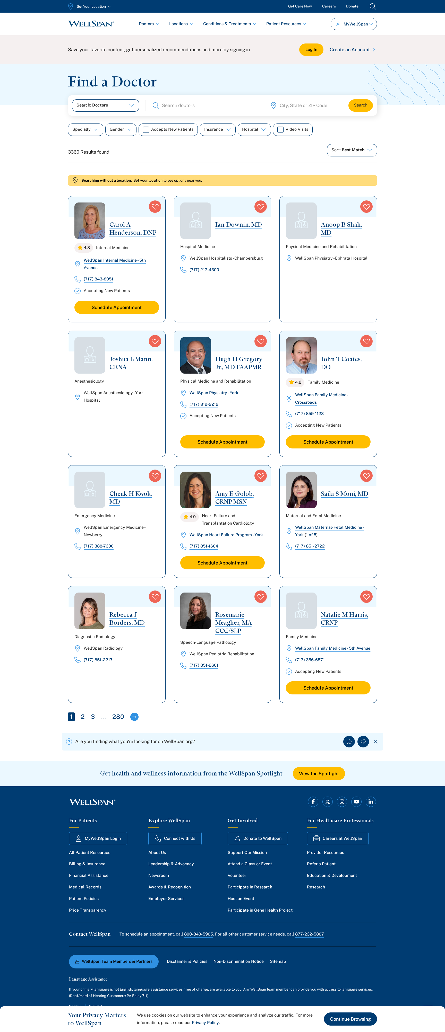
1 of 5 (311, 534)
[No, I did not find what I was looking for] (363, 741)
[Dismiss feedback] (375, 741)
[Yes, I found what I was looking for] (349, 741)
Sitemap (278, 961)
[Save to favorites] (155, 206)
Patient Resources (283, 23)
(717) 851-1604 (204, 546)
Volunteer (237, 875)
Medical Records (85, 887)
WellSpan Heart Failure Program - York (226, 534)
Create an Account (350, 49)
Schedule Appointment (117, 307)
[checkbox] (146, 130)
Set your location (147, 180)
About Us (157, 852)
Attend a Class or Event (250, 863)
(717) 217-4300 (204, 269)
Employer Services (166, 898)
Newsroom (158, 875)
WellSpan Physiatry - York (214, 392)
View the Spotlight (319, 773)
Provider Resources (325, 852)
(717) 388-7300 (99, 546)
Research (316, 887)
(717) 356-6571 (310, 659)
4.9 (193, 516)
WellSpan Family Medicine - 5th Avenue (332, 648)
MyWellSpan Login (103, 838)
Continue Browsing (350, 1019)
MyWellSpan (356, 24)
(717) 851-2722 (310, 546)
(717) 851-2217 (98, 659)
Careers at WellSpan (342, 838)
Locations (178, 23)
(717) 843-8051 (98, 279)
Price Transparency (87, 910)
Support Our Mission (247, 852)
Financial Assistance (88, 875)
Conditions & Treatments (227, 23)
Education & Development (332, 875)
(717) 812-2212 (204, 404)
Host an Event (241, 898)
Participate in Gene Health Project (260, 910)
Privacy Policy (205, 1022)
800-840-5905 (198, 934)
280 (118, 716)
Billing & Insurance (87, 863)
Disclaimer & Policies (187, 961)
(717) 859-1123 (309, 413)
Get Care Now (300, 6)
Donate (352, 6)
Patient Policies (84, 898)
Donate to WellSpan (262, 838)
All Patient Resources (89, 852)
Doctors (146, 23)
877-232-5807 (309, 934)
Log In (311, 49)
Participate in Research (250, 887)
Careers (329, 6)
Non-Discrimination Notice (238, 961)
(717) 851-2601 (204, 665)
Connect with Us (179, 838)
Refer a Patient (321, 863)
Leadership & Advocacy (171, 863)
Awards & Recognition (169, 887)
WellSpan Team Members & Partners (117, 961)
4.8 (87, 247)
